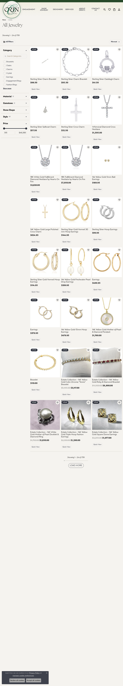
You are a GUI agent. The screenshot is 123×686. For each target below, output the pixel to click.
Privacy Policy (34, 673)
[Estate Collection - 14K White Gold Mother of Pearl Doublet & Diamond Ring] (45, 415)
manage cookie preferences (23, 676)
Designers (58, 9)
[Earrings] (107, 262)
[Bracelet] (45, 362)
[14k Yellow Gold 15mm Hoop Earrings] (76, 312)
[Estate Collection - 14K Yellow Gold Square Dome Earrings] (107, 415)
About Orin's (82, 9)
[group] (107, 110)
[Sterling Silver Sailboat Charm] (45, 110)
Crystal (9, 73)
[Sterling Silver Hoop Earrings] (107, 212)
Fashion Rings (11, 85)
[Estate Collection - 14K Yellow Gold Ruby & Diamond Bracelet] (107, 362)
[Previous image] (94, 110)
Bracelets (10, 62)
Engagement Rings (13, 81)
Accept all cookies (33, 680)
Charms (9, 69)
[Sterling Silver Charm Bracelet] (45, 62)
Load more (76, 465)
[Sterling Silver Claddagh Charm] (107, 62)
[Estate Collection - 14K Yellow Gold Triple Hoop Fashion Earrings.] (76, 415)
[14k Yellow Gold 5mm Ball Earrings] (107, 160)
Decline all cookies (17, 680)
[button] (104, 9)
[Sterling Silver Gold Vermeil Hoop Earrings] (45, 262)
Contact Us (96, 9)
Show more (7, 88)
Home (4, 20)
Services (69, 9)
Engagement (29, 9)
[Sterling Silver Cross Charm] (76, 110)
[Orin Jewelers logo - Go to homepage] (11, 9)
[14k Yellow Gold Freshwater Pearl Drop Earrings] (76, 262)
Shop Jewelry (44, 9)
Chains (8, 66)
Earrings (9, 77)
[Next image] (119, 110)
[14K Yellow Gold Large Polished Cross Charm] (45, 212)
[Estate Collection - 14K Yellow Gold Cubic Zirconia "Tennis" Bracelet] (76, 362)
